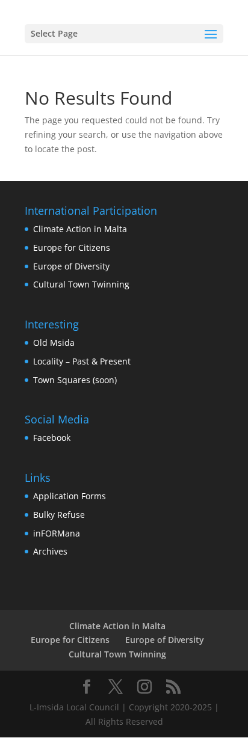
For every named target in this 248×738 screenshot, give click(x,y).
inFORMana (56, 533)
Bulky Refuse (59, 514)
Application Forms (69, 496)
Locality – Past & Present (82, 361)
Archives (50, 551)
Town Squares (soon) (75, 380)
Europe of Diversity (71, 266)
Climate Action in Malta (80, 229)
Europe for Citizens (71, 247)
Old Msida (54, 342)
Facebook (51, 437)
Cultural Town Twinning (81, 284)
